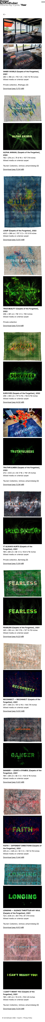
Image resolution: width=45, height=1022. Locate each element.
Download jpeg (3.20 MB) (13, 782)
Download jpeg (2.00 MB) (13, 240)
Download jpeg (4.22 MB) (13, 636)
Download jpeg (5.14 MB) (13, 326)
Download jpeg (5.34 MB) (13, 169)
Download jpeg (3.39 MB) (13, 563)
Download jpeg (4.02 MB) (13, 402)
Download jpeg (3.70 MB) (13, 88)
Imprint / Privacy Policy (24, 1018)
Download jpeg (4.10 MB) (13, 927)
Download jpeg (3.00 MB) (13, 711)
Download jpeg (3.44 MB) (13, 857)
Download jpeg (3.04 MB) (13, 1009)
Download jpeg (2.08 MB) (13, 484)
